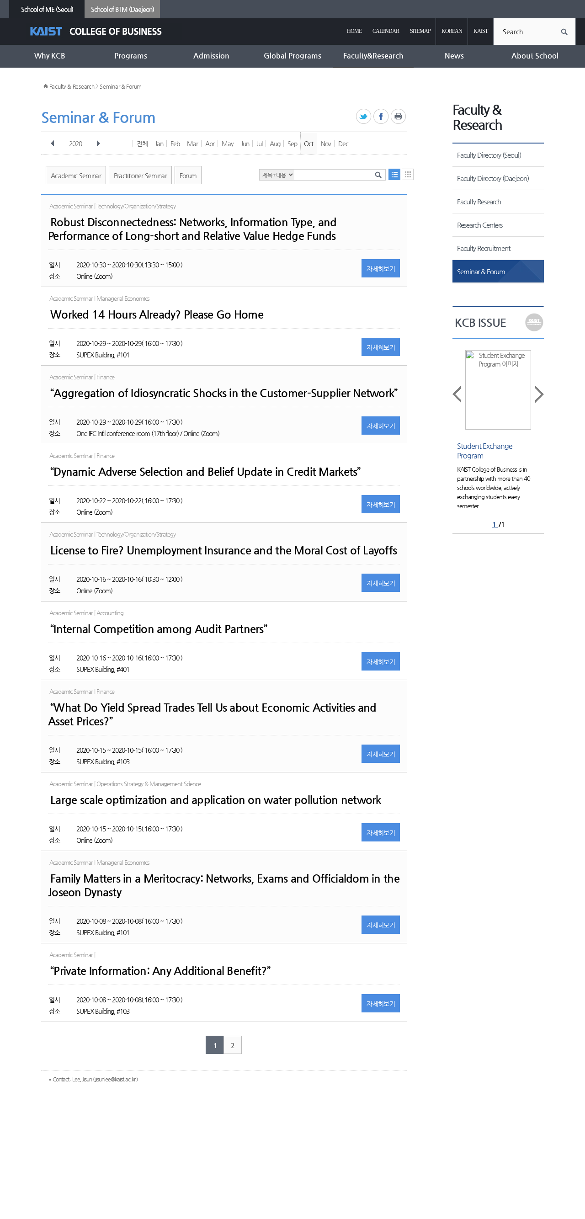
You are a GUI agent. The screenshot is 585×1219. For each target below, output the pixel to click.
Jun (245, 143)
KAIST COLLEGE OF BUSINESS (104, 31)
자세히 (381, 268)
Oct (308, 143)
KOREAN (451, 31)
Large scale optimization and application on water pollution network (215, 799)
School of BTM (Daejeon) (122, 9)
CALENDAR (385, 31)
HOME (354, 31)
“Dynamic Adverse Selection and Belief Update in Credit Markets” (205, 471)
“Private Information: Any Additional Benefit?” (160, 970)
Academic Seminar (76, 175)
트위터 (364, 117)
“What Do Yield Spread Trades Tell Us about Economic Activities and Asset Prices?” (212, 714)
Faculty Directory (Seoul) (489, 155)
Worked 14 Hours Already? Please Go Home (156, 314)
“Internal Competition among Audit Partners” (158, 629)
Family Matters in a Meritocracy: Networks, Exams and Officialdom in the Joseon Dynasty (223, 885)
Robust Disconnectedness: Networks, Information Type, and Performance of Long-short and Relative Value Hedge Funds (192, 229)
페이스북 (381, 117)
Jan (159, 143)
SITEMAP (420, 31)
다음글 (539, 394)
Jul (259, 143)
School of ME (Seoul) (47, 9)
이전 (52, 143)
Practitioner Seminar (140, 175)
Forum (188, 175)
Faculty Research (479, 201)
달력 (408, 174)
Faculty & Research (72, 86)
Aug (275, 143)
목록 (394, 174)
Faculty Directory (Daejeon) (493, 178)
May (228, 143)
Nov (326, 143)
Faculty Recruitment (483, 248)
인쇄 (399, 117)
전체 (142, 143)
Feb (175, 143)
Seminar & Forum (121, 86)
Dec (343, 143)
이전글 (457, 394)
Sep (292, 143)
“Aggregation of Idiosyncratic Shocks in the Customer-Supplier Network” (224, 393)
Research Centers (479, 225)
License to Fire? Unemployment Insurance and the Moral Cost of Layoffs (223, 550)
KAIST (480, 31)
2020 (75, 143)
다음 (98, 143)
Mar (192, 143)
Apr (209, 143)
